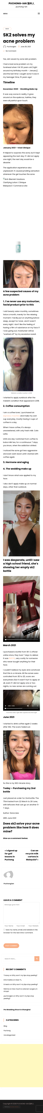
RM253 (12, 658)
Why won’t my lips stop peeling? (24, 975)
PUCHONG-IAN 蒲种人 (21, 3)
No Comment (11, 51)
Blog (7, 29)
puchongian (11, 46)
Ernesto (7, 984)
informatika (8, 980)
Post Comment (11, 946)
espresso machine (11, 416)
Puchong (7, 1030)
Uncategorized (9, 1035)
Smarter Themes (14, 1107)
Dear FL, (19, 980)
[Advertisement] (21, 1065)
